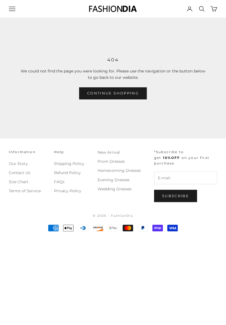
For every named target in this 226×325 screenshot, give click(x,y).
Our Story (18, 163)
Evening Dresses (114, 179)
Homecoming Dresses (119, 170)
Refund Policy (67, 172)
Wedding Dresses (114, 188)
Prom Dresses (111, 161)
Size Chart (18, 181)
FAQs (59, 181)
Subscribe (175, 196)
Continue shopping (113, 93)
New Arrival (109, 152)
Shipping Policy (69, 163)
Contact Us (19, 172)
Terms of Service (25, 190)
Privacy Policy (67, 190)
